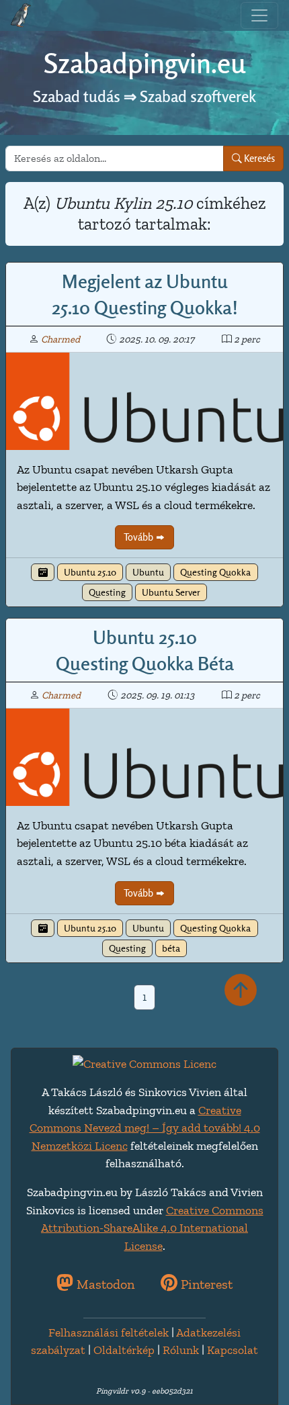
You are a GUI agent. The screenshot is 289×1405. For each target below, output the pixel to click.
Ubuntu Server (171, 592)
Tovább (139, 537)
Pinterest (205, 1284)
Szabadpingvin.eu (144, 63)
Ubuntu (148, 572)
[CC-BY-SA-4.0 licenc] (144, 1062)
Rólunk (181, 1350)
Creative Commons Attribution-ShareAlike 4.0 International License (152, 1228)
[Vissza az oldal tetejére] (240, 991)
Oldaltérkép (124, 1350)
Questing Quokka (215, 572)
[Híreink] (42, 572)
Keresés (258, 158)
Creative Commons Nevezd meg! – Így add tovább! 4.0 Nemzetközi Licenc (145, 1128)
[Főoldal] (21, 15)
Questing (107, 592)
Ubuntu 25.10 (90, 572)
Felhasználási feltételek (108, 1332)
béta (171, 948)
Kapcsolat (232, 1350)
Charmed (60, 339)
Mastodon (103, 1284)
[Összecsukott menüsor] (259, 15)
